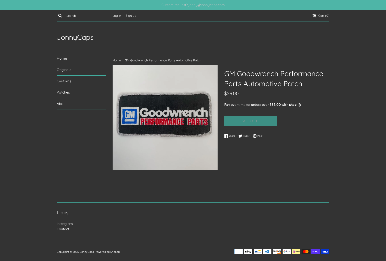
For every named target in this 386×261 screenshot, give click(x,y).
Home (62, 58)
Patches (63, 92)
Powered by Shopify (107, 251)
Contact (63, 229)
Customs (64, 81)
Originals (64, 69)
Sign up (131, 15)
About (62, 103)
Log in (117, 15)
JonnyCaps (75, 37)
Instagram (65, 223)
